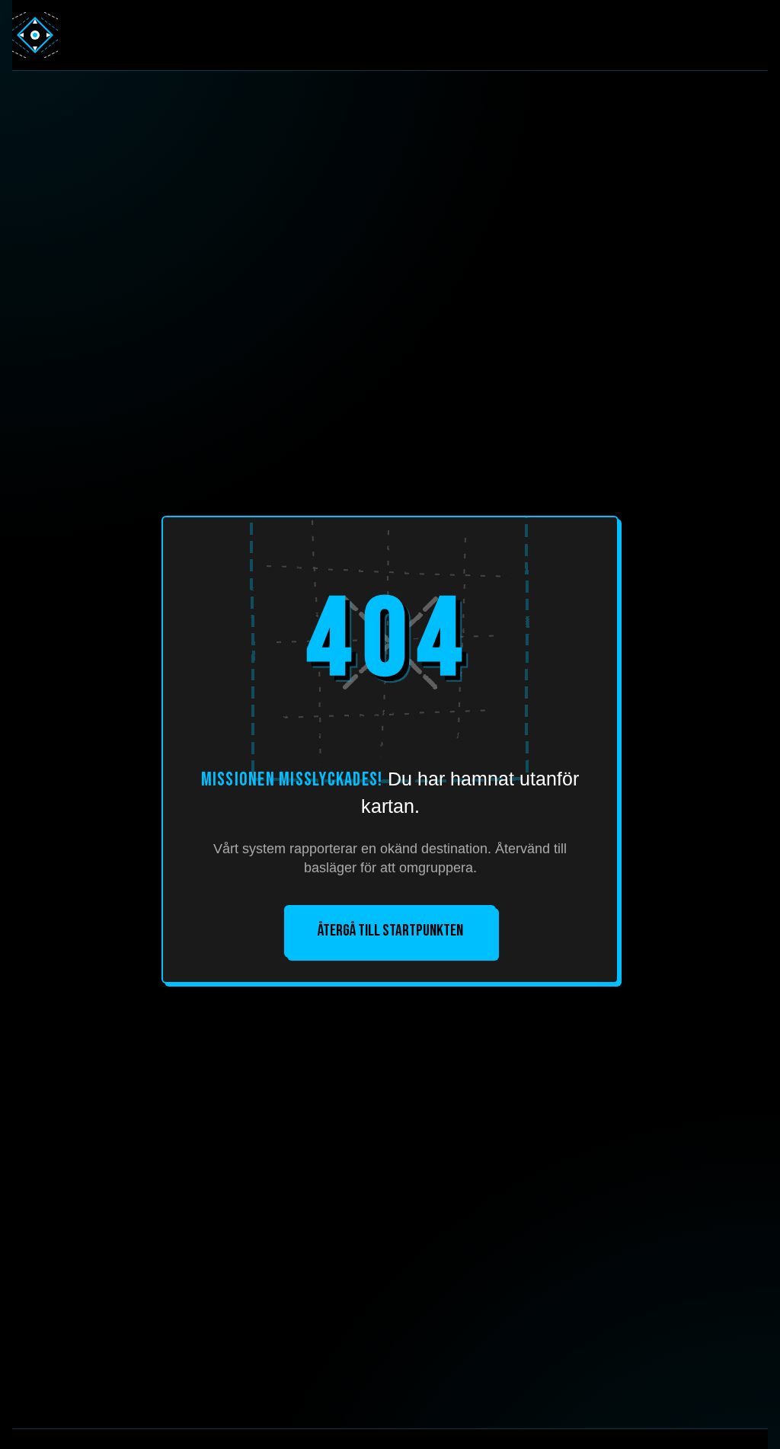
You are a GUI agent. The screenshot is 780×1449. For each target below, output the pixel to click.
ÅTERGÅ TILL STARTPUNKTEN (390, 930)
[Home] (35, 35)
